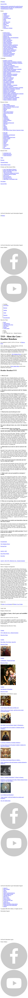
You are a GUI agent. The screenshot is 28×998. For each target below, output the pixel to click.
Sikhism (5, 142)
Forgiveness (5, 305)
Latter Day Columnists (8, 79)
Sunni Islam (5, 144)
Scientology (5, 139)
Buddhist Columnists (7, 60)
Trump (4, 312)
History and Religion (7, 40)
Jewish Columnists (7, 76)
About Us (5, 888)
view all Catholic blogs (5, 800)
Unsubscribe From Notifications (10, 905)
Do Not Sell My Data (8, 900)
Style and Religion (7, 41)
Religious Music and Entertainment (10, 37)
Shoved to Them (4, 635)
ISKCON (5, 124)
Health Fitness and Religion (9, 51)
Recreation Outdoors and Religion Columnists (13, 87)
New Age (5, 132)
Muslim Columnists (7, 80)
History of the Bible (7, 171)
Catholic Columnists (7, 64)
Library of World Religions (9, 105)
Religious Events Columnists (9, 92)
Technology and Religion (8, 54)
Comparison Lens (7, 153)
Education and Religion (8, 48)
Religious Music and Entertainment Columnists (13, 93)
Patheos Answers (7, 108)
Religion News (6, 32)
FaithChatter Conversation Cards (10, 179)
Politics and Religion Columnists (10, 85)
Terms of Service (7, 899)
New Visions (6, 25)
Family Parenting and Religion (9, 49)
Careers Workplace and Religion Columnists (12, 63)
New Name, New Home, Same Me (8, 642)
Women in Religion (7, 43)
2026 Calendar (6, 104)
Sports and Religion (7, 35)
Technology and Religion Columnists (11, 97)
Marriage (5, 307)
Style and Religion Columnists (9, 96)
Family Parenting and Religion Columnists (12, 69)
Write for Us (6, 896)
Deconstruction (6, 317)
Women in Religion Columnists (10, 99)
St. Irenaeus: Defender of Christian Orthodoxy (10, 742)
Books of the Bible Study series (10, 170)
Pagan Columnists (7, 83)
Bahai (4, 114)
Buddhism (5, 116)
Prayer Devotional (7, 176)
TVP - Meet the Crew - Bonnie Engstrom (9, 632)
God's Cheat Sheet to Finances (9, 169)
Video (2, 157)
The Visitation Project (16, 354)
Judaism (5, 126)
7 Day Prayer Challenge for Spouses (11, 173)
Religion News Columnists (9, 90)
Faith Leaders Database (8, 111)
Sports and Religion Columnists (10, 94)
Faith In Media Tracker (5, 164)
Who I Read (5, 326)
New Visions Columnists (8, 81)
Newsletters (3, 181)
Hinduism (5, 121)
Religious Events (7, 38)
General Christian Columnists (9, 70)
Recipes (5, 327)
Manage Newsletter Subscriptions (10, 904)
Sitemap (5, 906)
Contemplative (11, 6)
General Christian (7, 18)
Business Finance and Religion (10, 46)
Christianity (5, 117)
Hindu (5, 7)
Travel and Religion (7, 56)
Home (4, 322)
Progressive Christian (8, 8)
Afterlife (5, 310)
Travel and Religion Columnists (10, 98)
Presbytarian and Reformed (9, 134)
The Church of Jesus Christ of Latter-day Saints (13, 130)
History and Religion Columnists (10, 74)
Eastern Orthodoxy (7, 120)
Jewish (8, 7)
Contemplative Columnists (9, 65)
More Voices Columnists (8, 77)
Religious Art (6, 36)
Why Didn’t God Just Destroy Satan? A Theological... (12, 725)
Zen (4, 147)
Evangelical (16, 6)
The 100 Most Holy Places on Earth (11, 106)
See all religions (6, 148)
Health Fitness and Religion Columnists (11, 71)
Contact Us (5, 901)
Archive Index (6, 328)
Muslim (18, 7)
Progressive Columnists (8, 86)
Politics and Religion (7, 42)
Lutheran (5, 127)
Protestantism (6, 136)
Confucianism (6, 119)
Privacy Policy (6, 897)
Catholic (6, 6)
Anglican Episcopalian (8, 113)
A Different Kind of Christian (9, 174)
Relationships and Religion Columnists (11, 88)
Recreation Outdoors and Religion (10, 45)
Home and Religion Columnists (10, 75)
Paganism (5, 133)
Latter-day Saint (13, 7)
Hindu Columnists (7, 72)
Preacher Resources (7, 154)
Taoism (4, 145)
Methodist (5, 128)
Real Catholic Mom (15, 366)
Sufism (4, 143)
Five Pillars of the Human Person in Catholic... (11, 760)
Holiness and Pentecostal (8, 122)
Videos (4, 110)
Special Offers (4, 4)
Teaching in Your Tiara (8, 324)
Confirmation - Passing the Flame (8, 660)
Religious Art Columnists (8, 91)
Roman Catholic (6, 138)
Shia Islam (5, 141)
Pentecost (5, 315)
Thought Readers (4, 162)
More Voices (6, 23)
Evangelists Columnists (8, 68)
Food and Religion (7, 33)
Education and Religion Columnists (10, 66)
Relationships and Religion (9, 53)
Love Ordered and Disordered (7, 794)
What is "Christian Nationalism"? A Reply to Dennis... (12, 777)
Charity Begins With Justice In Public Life (10, 707)
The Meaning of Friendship (6, 689)
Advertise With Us (7, 895)
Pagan (4, 26)
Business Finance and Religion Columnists (12, 61)
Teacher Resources (7, 155)
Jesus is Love (6, 175)
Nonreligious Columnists (8, 82)
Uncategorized (4, 541)
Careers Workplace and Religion (10, 47)
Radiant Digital (6, 902)
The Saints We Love (7, 177)
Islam (4, 125)
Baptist (4, 115)
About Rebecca (6, 323)
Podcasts (5, 109)
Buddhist (2, 6)
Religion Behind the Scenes (9, 137)
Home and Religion (7, 52)
